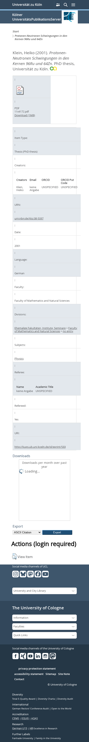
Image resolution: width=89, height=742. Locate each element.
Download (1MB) (24, 115)
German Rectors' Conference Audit (30, 708)
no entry (68, 331)
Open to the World (61, 708)
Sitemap (51, 674)
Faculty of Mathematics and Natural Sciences (45, 329)
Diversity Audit (65, 698)
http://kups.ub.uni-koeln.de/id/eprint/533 (40, 447)
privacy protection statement (37, 668)
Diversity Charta (46, 698)
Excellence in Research (43, 728)
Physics (19, 358)
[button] (14, 556)
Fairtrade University (23, 738)
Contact (19, 679)
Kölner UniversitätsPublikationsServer (36, 17)
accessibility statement (28, 674)
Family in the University (48, 738)
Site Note (64, 674)
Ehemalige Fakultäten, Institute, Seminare (40, 328)
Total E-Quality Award (24, 698)
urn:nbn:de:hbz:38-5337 (28, 218)
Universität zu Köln (27, 4)
